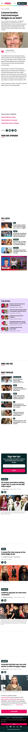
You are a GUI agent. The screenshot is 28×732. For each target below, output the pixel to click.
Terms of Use (3, 721)
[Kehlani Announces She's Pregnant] (4, 317)
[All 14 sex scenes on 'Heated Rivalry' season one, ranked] (6, 404)
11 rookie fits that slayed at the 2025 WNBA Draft (13, 553)
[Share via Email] (10, 130)
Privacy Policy (21, 719)
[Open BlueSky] (10, 726)
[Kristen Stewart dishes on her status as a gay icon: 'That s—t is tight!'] (6, 225)
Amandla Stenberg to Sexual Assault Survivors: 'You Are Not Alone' (17, 323)
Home (2, 9)
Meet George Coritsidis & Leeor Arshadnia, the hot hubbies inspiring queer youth (19, 244)
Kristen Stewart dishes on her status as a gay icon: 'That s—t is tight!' (19, 226)
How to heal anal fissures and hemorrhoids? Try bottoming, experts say (19, 381)
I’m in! (14, 470)
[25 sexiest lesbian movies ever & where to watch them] (6, 388)
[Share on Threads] (12, 130)
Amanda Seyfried (5, 697)
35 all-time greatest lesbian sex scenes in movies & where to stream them (19, 398)
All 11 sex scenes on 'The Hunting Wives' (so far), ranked (19, 422)
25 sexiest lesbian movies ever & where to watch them (19, 389)
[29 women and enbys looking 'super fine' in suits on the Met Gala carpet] (14, 503)
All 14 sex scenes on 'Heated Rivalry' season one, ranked (19, 405)
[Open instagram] (17, 726)
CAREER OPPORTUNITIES (17, 718)
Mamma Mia (4, 699)
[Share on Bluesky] (15, 130)
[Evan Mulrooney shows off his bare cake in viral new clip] (6, 250)
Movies (15, 385)
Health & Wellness (17, 377)
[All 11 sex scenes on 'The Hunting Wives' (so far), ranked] (6, 421)
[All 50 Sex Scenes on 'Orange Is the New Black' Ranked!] (6, 412)
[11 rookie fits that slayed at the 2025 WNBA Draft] (14, 573)
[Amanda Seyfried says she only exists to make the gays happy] (14, 683)
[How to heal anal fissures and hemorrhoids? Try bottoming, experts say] (6, 379)
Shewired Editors (10, 50)
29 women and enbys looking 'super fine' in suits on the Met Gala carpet (13, 484)
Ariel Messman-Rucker (7, 557)
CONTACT (7, 718)
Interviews (4, 661)
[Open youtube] (21, 726)
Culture (15, 231)
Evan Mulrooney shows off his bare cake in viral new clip (19, 251)
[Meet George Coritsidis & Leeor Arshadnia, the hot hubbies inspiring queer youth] (6, 242)
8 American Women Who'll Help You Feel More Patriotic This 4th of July (18, 311)
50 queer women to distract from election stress (17, 304)
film (14, 223)
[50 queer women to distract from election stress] (4, 305)
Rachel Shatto (6, 489)
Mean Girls (19, 699)
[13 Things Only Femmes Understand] (4, 329)
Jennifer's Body (12, 699)
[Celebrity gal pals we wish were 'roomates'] (14, 611)
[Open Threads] (14, 726)
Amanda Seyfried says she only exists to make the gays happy (13, 665)
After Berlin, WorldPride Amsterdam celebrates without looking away (19, 235)
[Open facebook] (7, 726)
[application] (14, 263)
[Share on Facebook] (7, 130)
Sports (3, 549)
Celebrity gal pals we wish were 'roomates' (13, 594)
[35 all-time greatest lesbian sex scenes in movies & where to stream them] (6, 396)
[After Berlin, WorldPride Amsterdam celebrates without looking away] (6, 234)
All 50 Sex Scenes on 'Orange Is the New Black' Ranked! (18, 414)
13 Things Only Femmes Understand (15, 328)
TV (14, 402)
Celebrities (16, 239)
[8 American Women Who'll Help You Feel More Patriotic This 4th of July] (4, 311)
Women (7, 9)
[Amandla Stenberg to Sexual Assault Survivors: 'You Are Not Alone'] (4, 323)
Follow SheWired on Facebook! (9, 120)
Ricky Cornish (6, 669)
